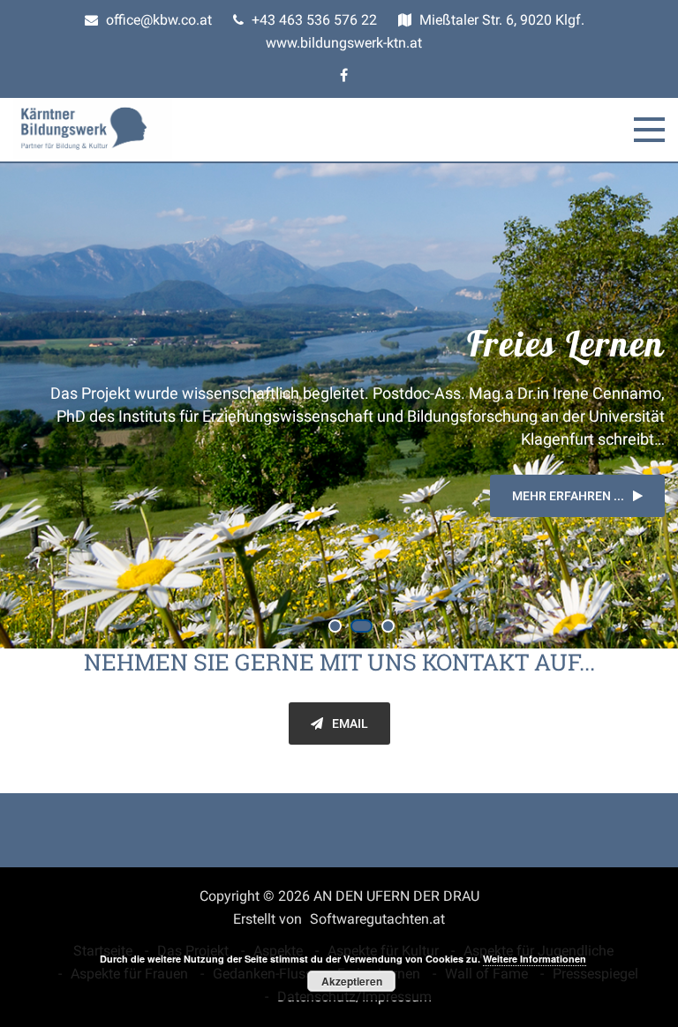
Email (350, 723)
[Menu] (649, 129)
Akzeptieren (351, 981)
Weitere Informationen (534, 958)
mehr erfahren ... (568, 496)
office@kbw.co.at (157, 19)
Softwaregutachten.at (377, 919)
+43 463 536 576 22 (312, 19)
